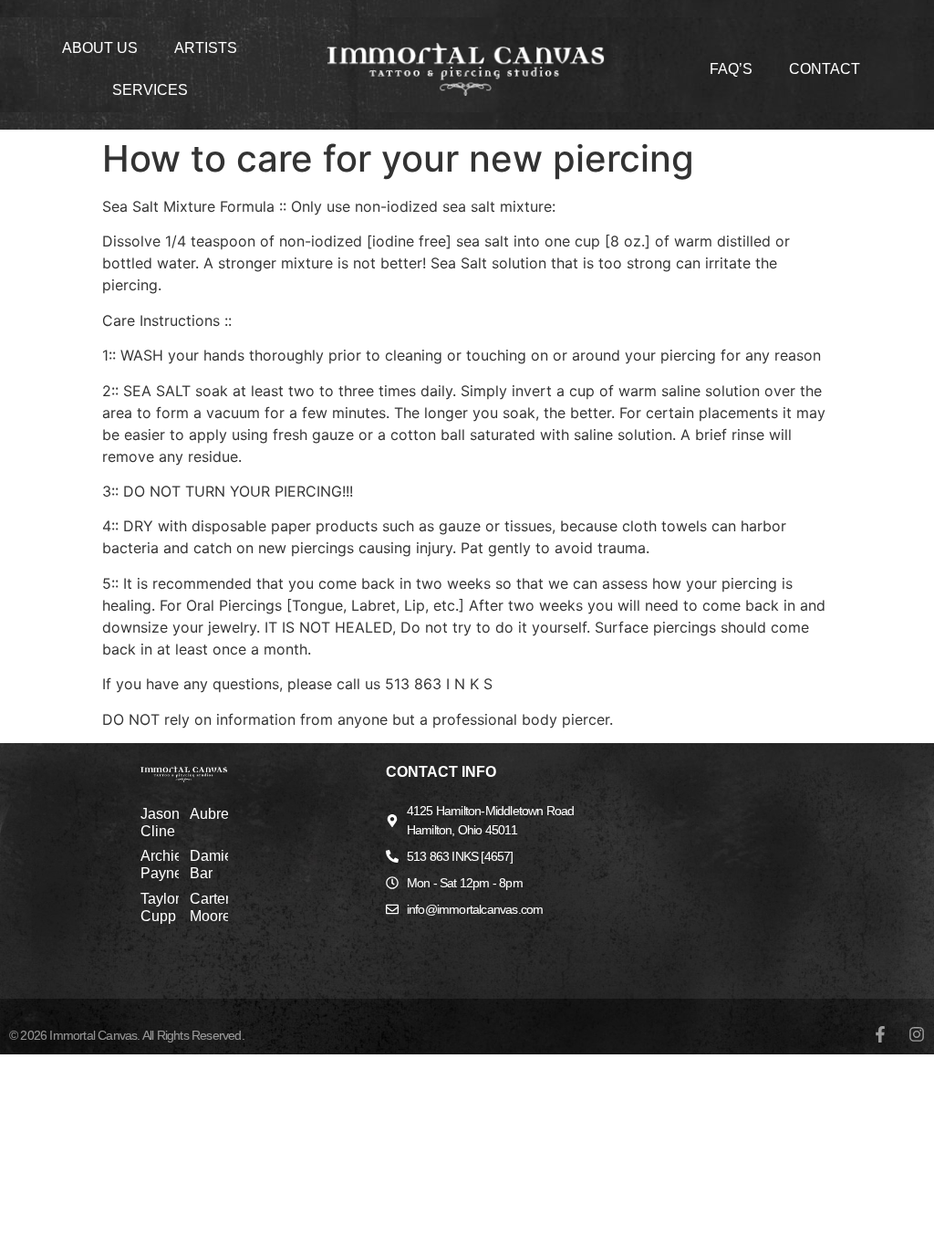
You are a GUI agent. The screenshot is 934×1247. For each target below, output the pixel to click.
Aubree (213, 814)
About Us (100, 48)
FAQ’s (731, 69)
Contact (824, 69)
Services (150, 90)
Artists (205, 48)
